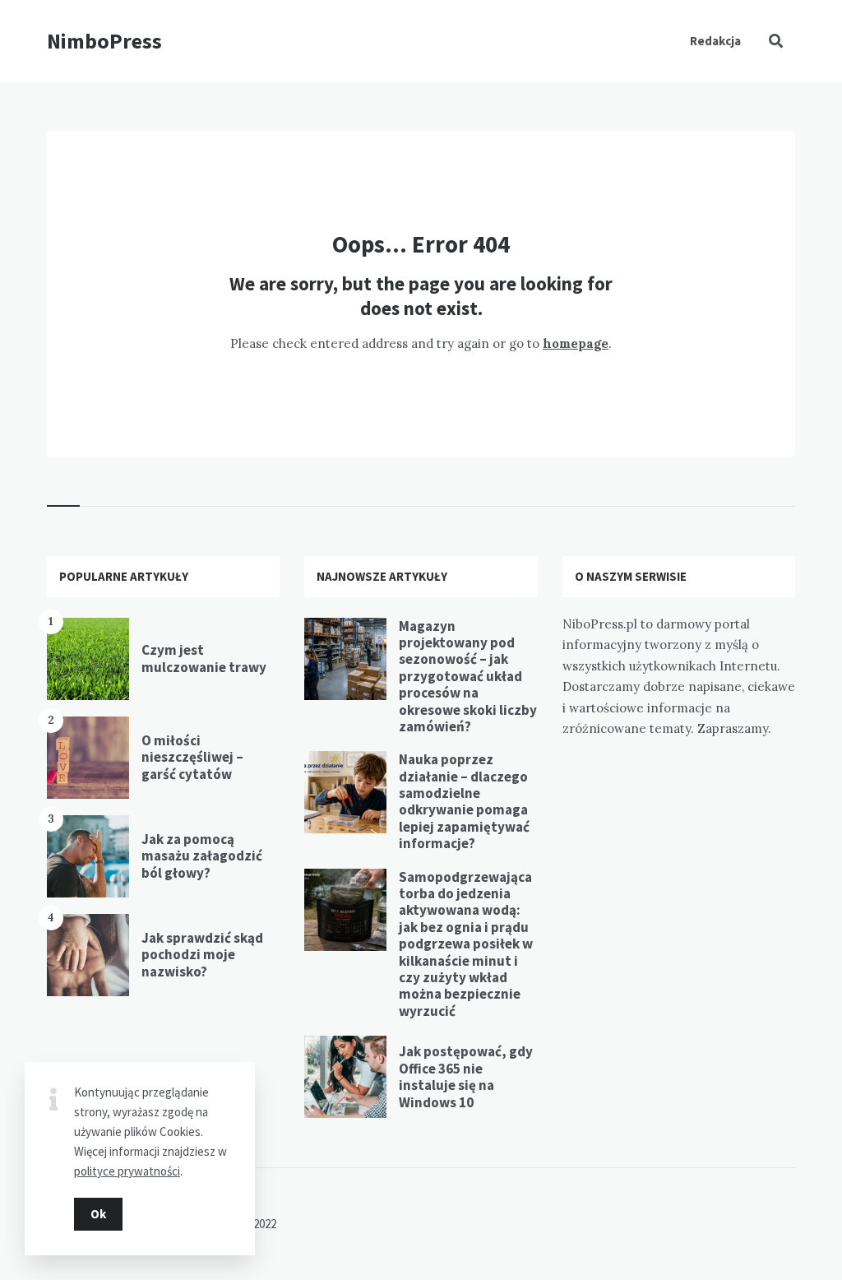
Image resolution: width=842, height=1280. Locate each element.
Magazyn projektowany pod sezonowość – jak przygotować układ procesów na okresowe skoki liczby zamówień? (468, 676)
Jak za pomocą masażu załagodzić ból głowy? (201, 856)
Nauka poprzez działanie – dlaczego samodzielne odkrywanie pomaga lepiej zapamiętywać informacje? (464, 801)
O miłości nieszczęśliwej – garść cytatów (192, 757)
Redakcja (715, 41)
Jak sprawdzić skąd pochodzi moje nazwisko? (202, 955)
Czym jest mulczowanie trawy (203, 658)
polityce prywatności (127, 1171)
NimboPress (104, 40)
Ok (98, 1214)
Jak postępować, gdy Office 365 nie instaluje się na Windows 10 (466, 1076)
